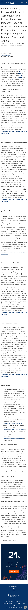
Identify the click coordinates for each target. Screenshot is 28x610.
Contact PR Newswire (13, 586)
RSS (24, 603)
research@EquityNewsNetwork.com (14, 438)
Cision (16, 607)
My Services (13, 592)
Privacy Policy (17, 601)
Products (14, 588)
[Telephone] (22, 2)
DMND (20, 77)
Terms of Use (9, 601)
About (14, 590)
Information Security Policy (9, 603)
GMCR (20, 71)
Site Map (19, 603)
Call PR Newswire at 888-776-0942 (14, 595)
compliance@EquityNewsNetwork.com (14, 429)
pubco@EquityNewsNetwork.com (13, 423)
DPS (21, 75)
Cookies (14, 605)
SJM (19, 73)
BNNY (13, 79)
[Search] (26, 2)
